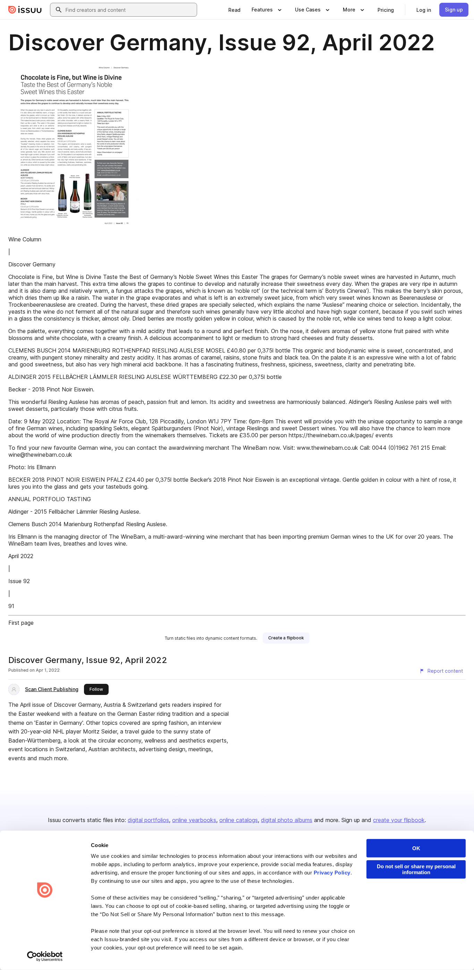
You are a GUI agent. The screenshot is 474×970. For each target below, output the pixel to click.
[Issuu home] (25, 10)
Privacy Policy (332, 873)
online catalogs (238, 819)
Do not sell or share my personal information (416, 869)
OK (416, 848)
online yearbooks (194, 819)
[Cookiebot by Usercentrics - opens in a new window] (45, 956)
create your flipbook (399, 819)
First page (21, 622)
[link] (234, 10)
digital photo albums (286, 819)
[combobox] (130, 9)
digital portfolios (148, 819)
